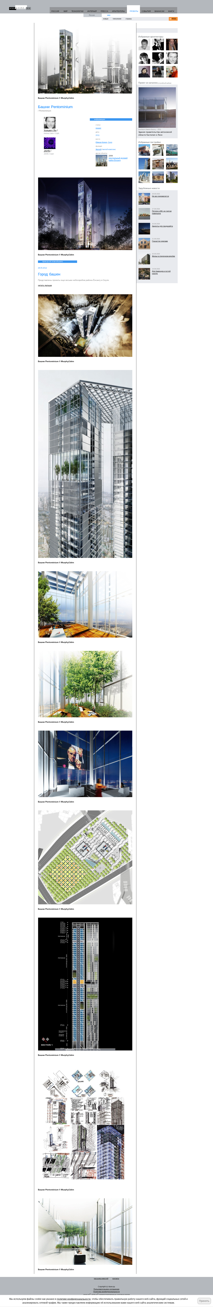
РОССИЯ (55, 11)
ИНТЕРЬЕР (92, 11)
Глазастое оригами (160, 241)
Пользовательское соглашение (106, 1289)
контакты (115, 1278)
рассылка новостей (101, 1278)
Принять (204, 1300)
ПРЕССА (104, 11)
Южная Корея (101, 142)
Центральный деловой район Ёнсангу (118, 159)
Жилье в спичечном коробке (163, 256)
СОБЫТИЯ (146, 11)
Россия (92, 15)
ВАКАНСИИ (159, 11)
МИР (66, 11)
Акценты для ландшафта (162, 226)
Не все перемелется (160, 196)
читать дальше (45, 285)
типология (117, 19)
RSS (174, 18)
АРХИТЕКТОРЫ (118, 11)
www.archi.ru (20, 7)
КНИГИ (171, 11)
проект (98, 128)
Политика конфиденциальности (106, 1292)
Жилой (98, 149)
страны (129, 19)
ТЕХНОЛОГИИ (77, 11)
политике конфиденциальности (74, 1299)
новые (105, 19)
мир (108, 15)
